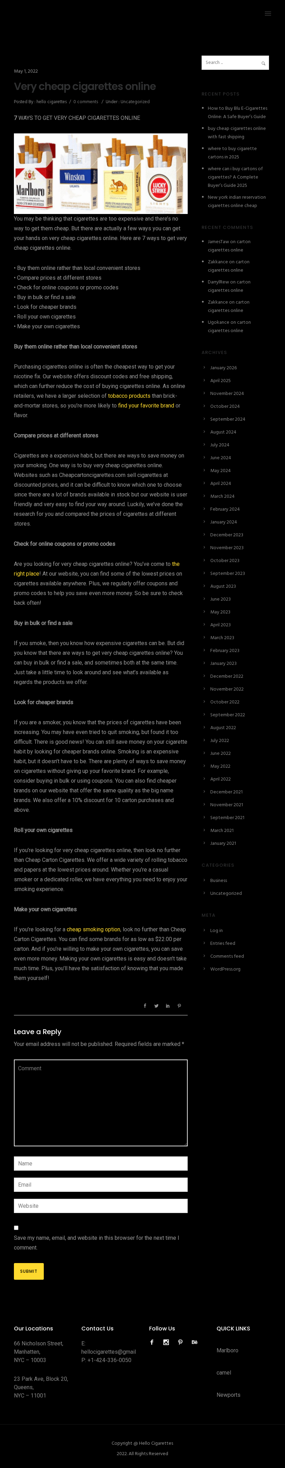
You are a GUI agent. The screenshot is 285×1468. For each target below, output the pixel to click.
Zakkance (218, 262)
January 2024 (223, 522)
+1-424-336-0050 (109, 1360)
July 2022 (219, 741)
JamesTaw (218, 242)
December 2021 (226, 792)
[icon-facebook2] (153, 1342)
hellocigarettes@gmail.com (114, 1352)
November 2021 (226, 805)
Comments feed (227, 956)
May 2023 (220, 612)
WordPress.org (225, 969)
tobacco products (129, 396)
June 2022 (220, 754)
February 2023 (224, 651)
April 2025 (220, 381)
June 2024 (220, 458)
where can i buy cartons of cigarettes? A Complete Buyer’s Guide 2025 (235, 177)
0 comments (85, 102)
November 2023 (227, 548)
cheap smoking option (93, 929)
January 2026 (223, 368)
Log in (216, 931)
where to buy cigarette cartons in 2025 (232, 153)
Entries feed (222, 944)
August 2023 (223, 587)
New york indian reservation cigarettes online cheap (237, 201)
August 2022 (223, 728)
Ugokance (218, 323)
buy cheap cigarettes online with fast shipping (237, 133)
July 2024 (219, 445)
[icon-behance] (194, 1342)
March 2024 (222, 497)
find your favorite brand (146, 405)
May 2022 (220, 766)
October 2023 (224, 561)
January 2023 (223, 664)
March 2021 (222, 831)
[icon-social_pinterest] (182, 1342)
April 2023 (220, 625)
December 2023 (226, 535)
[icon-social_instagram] (167, 1342)
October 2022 (224, 702)
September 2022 (227, 715)
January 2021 (223, 844)
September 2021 (227, 818)
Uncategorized (135, 102)
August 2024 (223, 432)
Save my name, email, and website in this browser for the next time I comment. (96, 1243)
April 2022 (220, 779)
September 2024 (227, 419)
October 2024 (225, 407)
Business (218, 881)
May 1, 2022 (26, 71)
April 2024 (220, 484)
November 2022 (227, 689)
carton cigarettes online (229, 246)
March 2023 (222, 638)
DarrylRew (218, 282)
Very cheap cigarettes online (85, 86)
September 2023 (227, 574)
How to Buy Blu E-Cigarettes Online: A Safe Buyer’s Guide (237, 113)
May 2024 (220, 471)
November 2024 (227, 394)
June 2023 (220, 599)
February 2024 (225, 509)
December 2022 (226, 677)
